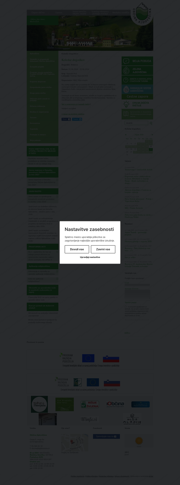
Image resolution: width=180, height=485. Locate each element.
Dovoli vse (77, 249)
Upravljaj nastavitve (90, 257)
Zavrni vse (103, 249)
